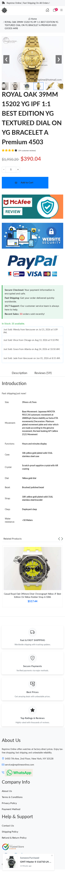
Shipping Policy (10, 832)
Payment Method (11, 809)
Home (33, 19)
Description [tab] (19, 373)
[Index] (47, 10)
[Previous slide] (59, 538)
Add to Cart (27, 182)
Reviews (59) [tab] (43, 373)
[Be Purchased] (11, 862)
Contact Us (8, 826)
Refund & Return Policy (14, 838)
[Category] (61, 10)
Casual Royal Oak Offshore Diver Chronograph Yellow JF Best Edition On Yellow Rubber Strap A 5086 (32, 595)
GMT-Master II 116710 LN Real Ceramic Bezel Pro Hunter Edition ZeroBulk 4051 (36, 862)
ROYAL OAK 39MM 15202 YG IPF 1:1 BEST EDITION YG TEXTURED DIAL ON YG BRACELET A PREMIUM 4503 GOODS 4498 (31, 25)
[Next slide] (62, 538)
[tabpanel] (32, 578)
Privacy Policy (9, 803)
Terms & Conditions (12, 797)
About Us (7, 791)
